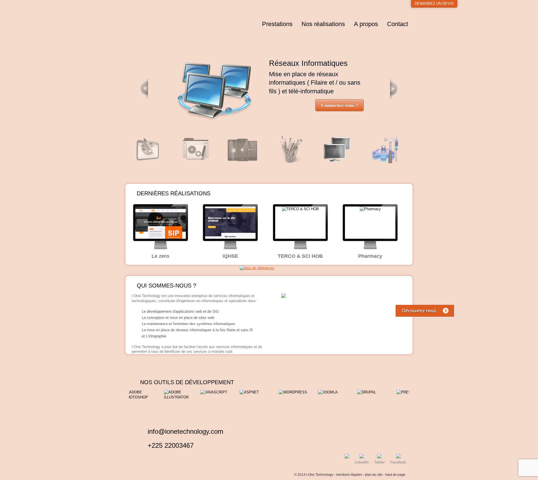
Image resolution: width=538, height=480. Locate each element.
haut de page (395, 475)
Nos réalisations (323, 23)
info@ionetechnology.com (185, 431)
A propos (366, 23)
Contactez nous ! (340, 105)
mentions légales (349, 475)
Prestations (277, 23)
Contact (397, 23)
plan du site (373, 475)
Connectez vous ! (382, 105)
